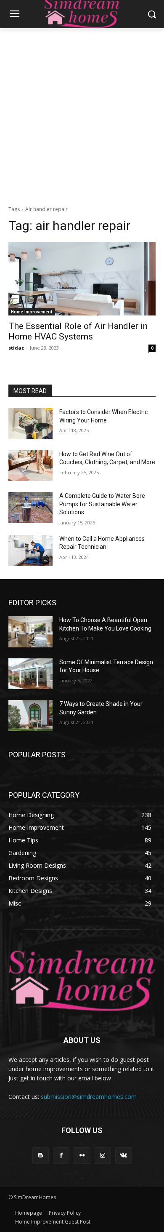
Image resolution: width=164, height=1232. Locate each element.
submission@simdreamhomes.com (89, 1097)
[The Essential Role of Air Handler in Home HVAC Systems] (82, 278)
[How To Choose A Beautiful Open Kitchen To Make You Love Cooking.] (30, 631)
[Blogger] (40, 1155)
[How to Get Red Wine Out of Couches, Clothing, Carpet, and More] (30, 465)
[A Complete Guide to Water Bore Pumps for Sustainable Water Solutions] (30, 507)
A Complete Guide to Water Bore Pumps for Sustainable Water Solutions (102, 504)
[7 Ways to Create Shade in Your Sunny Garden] (30, 715)
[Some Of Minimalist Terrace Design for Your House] (30, 673)
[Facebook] (61, 1155)
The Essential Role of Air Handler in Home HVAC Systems (78, 331)
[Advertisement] (82, 114)
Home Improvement (32, 312)
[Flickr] (82, 1155)
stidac (16, 348)
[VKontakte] (123, 1155)
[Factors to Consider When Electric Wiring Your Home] (30, 423)
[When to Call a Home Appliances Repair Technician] (30, 550)
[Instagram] (103, 1155)
